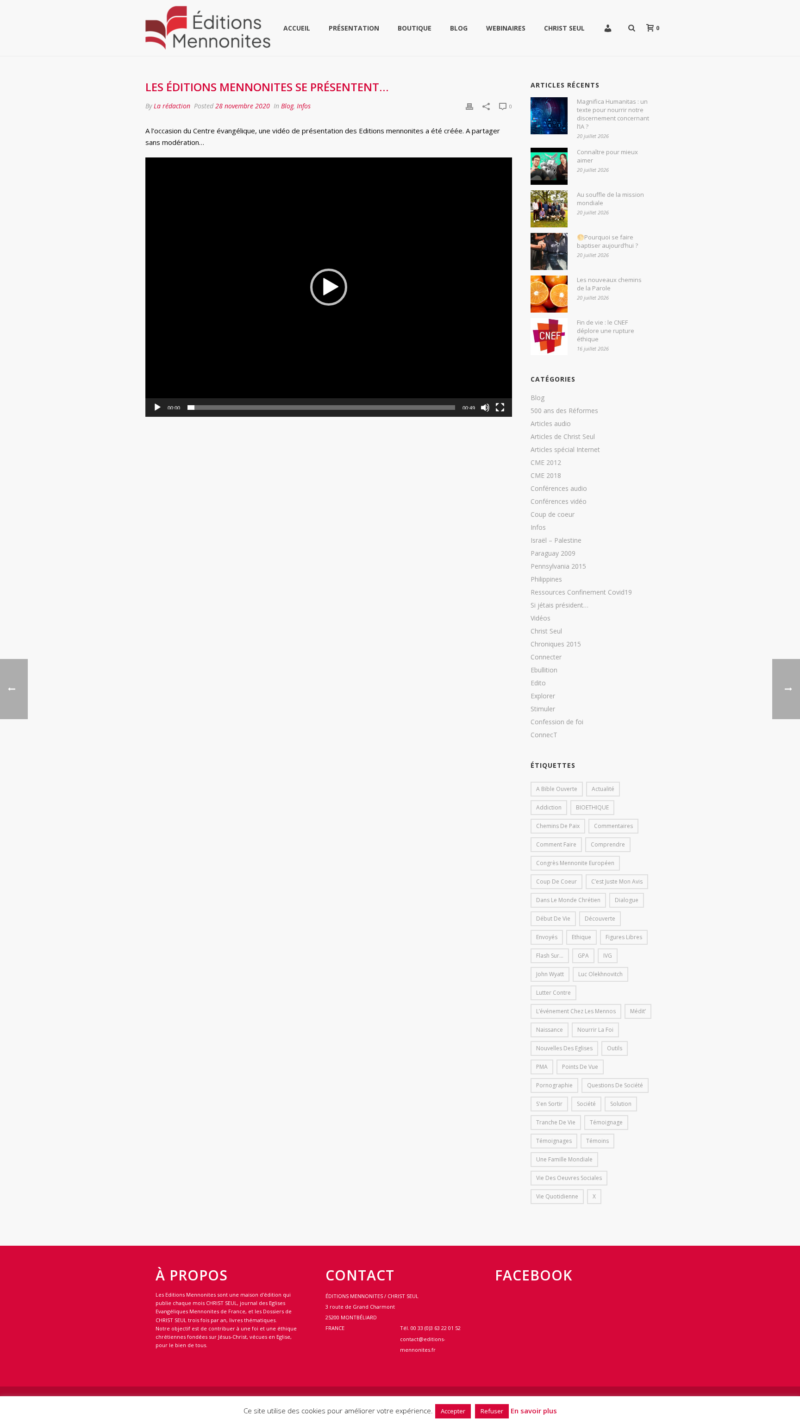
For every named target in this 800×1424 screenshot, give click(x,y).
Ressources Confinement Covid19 (581, 592)
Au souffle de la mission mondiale (610, 198)
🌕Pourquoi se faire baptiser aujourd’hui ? (607, 241)
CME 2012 (546, 462)
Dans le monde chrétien (568, 900)
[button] (328, 287)
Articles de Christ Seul (563, 437)
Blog (459, 28)
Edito (538, 683)
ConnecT (544, 735)
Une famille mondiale (564, 1159)
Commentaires (613, 826)
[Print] (469, 105)
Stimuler (543, 709)
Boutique (414, 28)
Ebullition (544, 670)
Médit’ (638, 1011)
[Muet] (485, 407)
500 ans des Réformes (564, 411)
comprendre (608, 844)
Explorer (543, 696)
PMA (542, 1067)
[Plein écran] (500, 407)
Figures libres (624, 937)
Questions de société (615, 1085)
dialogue (626, 900)
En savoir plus (534, 1410)
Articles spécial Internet (565, 449)
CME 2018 (546, 475)
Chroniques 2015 (556, 644)
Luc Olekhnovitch (600, 974)
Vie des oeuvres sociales (569, 1178)
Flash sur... (549, 956)
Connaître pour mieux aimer (607, 156)
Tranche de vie (555, 1122)
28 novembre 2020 (242, 105)
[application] (328, 287)
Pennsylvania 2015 (558, 566)
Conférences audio (559, 488)
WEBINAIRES (505, 28)
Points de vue (580, 1067)
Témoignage (606, 1122)
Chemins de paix (558, 826)
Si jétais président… (559, 605)
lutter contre (553, 993)
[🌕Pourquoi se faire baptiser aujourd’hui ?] (549, 251)
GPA (583, 956)
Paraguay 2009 (553, 553)
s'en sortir (549, 1104)
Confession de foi (557, 722)
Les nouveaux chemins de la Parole (609, 284)
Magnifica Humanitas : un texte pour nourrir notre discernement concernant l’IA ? (613, 114)
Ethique (581, 937)
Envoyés (546, 937)
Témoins (597, 1141)
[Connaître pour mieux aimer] (549, 166)
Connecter (546, 657)
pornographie (554, 1085)
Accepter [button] (453, 1411)
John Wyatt (550, 974)
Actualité (603, 789)
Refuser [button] (492, 1411)
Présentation (354, 28)
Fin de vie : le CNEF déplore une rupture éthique (605, 330)
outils (614, 1048)
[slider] (321, 407)
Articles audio (551, 424)
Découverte (600, 918)
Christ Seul (564, 28)
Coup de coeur (553, 514)
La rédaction (172, 105)
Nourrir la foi (595, 1030)
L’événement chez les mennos (576, 1011)
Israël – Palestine (556, 540)
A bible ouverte (556, 789)
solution (620, 1104)
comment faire (556, 844)
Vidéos (540, 618)
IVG (607, 956)
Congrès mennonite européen (575, 863)
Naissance (549, 1030)
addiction (549, 807)
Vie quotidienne (557, 1196)
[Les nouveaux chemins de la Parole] (549, 294)
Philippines (546, 579)
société (586, 1104)
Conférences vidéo (559, 501)
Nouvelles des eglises (564, 1048)
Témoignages (554, 1141)
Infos (304, 105)
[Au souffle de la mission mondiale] (549, 208)
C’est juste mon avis (617, 881)
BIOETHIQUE (592, 807)
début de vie (553, 918)
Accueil (296, 28)
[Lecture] (157, 407)
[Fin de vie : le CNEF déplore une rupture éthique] (549, 336)
